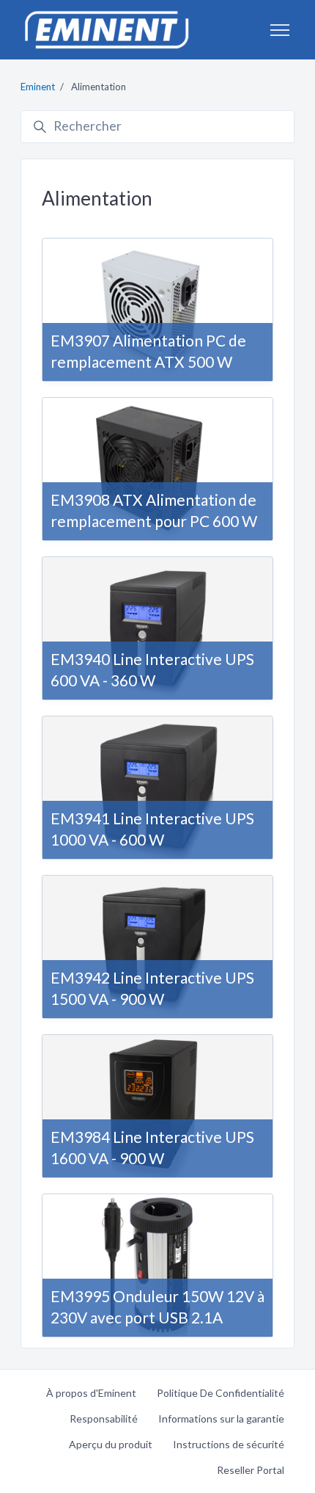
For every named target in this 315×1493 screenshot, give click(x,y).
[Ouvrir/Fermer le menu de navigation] (279, 30)
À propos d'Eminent (91, 1393)
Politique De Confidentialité (220, 1393)
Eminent (38, 86)
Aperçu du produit (110, 1444)
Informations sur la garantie (221, 1418)
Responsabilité (104, 1418)
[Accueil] (106, 29)
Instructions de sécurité (228, 1444)
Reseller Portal (250, 1470)
